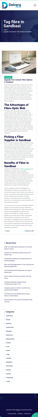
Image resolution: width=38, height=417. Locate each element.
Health (8, 350)
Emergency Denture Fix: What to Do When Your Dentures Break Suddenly (17, 289)
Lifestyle (8, 358)
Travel (8, 381)
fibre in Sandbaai (25, 169)
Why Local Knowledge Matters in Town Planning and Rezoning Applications (19, 265)
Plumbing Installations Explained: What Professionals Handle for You (15, 283)
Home (5, 29)
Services (8, 373)
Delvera (18, 410)
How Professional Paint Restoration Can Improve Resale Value (18, 271)
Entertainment (10, 339)
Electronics (9, 335)
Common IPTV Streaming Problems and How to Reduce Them (17, 254)
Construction (10, 327)
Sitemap (20, 413)
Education (9, 331)
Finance (8, 342)
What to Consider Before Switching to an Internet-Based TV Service (18, 248)
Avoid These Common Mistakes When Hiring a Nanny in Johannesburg (17, 295)
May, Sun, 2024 (30, 231)
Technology (8, 77)
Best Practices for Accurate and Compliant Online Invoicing (18, 300)
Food (7, 346)
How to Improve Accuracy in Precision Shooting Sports (17, 277)
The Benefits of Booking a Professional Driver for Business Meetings (18, 259)
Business (8, 323)
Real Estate (9, 366)
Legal (8, 354)
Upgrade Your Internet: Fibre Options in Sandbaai (18, 31)
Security (8, 370)
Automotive (9, 315)
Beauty (8, 319)
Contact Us (27, 413)
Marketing (9, 362)
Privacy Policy (12, 413)
